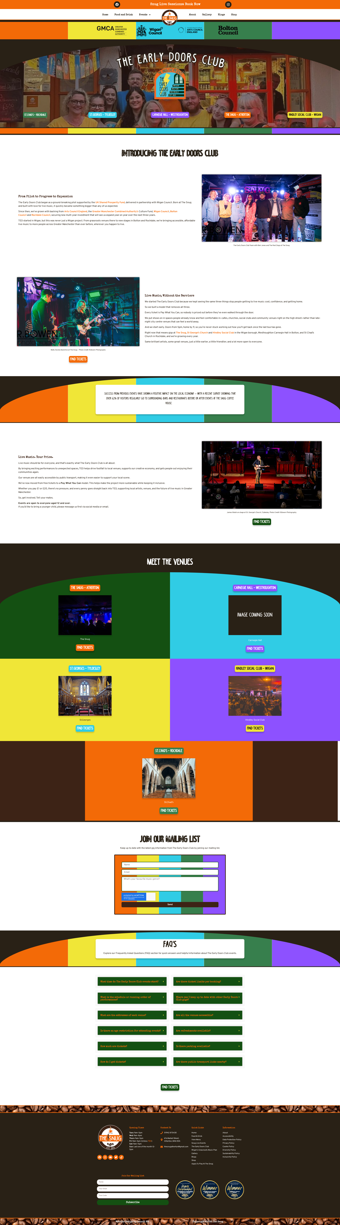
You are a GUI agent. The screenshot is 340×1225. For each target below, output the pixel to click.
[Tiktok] (121, 1157)
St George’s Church (197, 332)
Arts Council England (75, 211)
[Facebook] (117, 4)
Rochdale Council (40, 215)
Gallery (207, 15)
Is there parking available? (193, 1046)
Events (143, 15)
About (192, 15)
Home (105, 15)
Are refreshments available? (193, 1031)
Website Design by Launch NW (132, 1222)
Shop (234, 15)
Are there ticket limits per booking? (198, 982)
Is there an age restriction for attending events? (130, 1031)
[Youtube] (110, 1157)
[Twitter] (116, 1157)
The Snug (181, 332)
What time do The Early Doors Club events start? (129, 982)
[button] (132, 981)
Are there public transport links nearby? (201, 1062)
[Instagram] (228, 4)
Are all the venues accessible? (194, 1015)
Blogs (221, 15)
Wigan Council (161, 211)
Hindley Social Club (223, 332)
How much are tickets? (113, 1046)
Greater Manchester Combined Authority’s (115, 211)
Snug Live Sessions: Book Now (175, 4)
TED (150, 1141)
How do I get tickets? (113, 1062)
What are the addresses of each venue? (123, 1015)
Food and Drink (123, 15)
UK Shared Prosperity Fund (110, 202)
